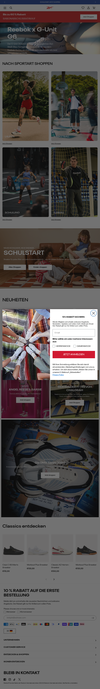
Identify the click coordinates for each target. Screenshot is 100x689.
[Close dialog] (93, 313)
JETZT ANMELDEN (73, 354)
